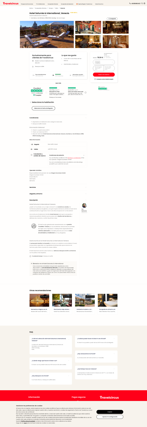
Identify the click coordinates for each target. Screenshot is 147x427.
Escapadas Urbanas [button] (53, 4)
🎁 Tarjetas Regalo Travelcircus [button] (84, 4)
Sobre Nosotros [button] (99, 4)
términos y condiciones (74, 158)
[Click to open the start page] (109, 398)
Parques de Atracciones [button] (27, 4)
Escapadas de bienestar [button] (67, 4)
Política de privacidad (28, 421)
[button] (142, 3)
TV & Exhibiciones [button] (40, 4)
